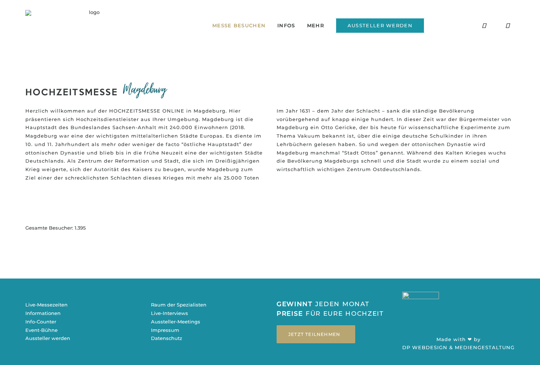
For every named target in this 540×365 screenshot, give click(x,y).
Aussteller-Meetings (175, 322)
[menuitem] (239, 25)
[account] (513, 27)
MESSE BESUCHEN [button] (239, 25)
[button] (460, 27)
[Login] (437, 27)
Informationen (43, 313)
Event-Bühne (41, 330)
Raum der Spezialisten (178, 305)
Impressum (165, 330)
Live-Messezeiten (46, 305)
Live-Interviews (169, 313)
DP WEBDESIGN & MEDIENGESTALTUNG (458, 347)
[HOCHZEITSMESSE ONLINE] (91, 25)
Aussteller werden (47, 338)
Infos (286, 25)
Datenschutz (166, 338)
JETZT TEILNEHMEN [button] (314, 334)
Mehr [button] (315, 25)
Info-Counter (40, 322)
